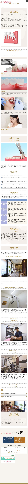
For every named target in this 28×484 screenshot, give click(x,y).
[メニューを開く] (27, 1)
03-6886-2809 (21, 433)
